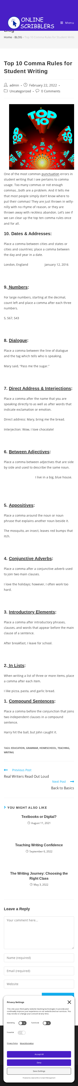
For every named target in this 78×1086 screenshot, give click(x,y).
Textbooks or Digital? (39, 817)
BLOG (18, 37)
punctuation (50, 174)
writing (9, 752)
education (18, 748)
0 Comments (50, 91)
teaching (63, 748)
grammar (32, 748)
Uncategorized (20, 91)
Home (8, 37)
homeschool (47, 748)
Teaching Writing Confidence (39, 845)
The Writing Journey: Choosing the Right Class (39, 876)
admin (14, 85)
